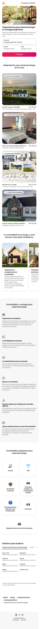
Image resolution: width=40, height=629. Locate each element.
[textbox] (11, 49)
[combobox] (19, 42)
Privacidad (15, 620)
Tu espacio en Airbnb (28, 3)
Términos (23, 620)
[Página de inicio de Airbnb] (3, 3)
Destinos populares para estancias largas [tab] (14, 547)
